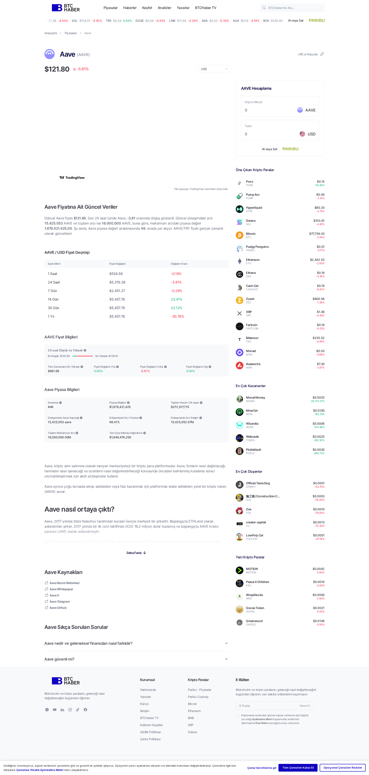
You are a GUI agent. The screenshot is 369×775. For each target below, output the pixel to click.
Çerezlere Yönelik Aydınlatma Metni (39, 770)
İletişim (144, 711)
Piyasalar (111, 7)
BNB (191, 718)
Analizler (164, 7)
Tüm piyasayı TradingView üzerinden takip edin (201, 189)
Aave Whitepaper (61, 589)
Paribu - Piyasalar (199, 690)
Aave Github (58, 608)
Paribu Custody (198, 697)
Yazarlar (183, 7)
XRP (190, 725)
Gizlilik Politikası (150, 732)
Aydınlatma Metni (262, 719)
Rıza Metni (261, 723)
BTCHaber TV (205, 7)
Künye (144, 704)
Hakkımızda (148, 690)
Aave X (54, 595)
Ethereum (194, 711)
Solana (192, 732)
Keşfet (147, 7)
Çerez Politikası (150, 739)
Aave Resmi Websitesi (65, 583)
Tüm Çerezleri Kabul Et (298, 767)
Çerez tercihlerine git (261, 767)
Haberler (129, 7)
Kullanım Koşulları (151, 725)
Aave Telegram (60, 601)
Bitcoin (192, 704)
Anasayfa (50, 33)
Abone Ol (305, 705)
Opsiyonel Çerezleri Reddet (343, 767)
